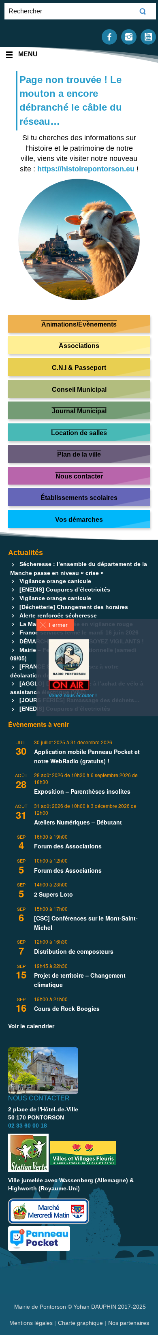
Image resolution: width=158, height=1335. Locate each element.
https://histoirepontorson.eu (86, 169)
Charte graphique (80, 1323)
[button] (55, 625)
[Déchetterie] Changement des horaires (73, 607)
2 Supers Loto (53, 894)
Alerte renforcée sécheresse (58, 615)
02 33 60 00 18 (27, 1125)
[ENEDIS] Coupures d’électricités (64, 589)
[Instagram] (129, 36)
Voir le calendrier (31, 1026)
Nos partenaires (128, 1323)
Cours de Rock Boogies (67, 1008)
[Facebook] (109, 36)
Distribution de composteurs (73, 951)
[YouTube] (148, 36)
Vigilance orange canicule (55, 581)
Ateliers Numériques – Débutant (78, 822)
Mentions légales (31, 1323)
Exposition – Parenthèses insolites (82, 791)
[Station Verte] (28, 1153)
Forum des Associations (68, 846)
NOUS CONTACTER (39, 1098)
